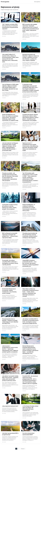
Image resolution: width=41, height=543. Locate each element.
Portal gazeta (5, 1)
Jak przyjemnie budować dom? (10, 406)
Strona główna (37, 1)
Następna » (23, 448)
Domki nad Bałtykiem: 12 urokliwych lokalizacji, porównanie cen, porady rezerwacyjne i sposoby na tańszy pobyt (29, 207)
